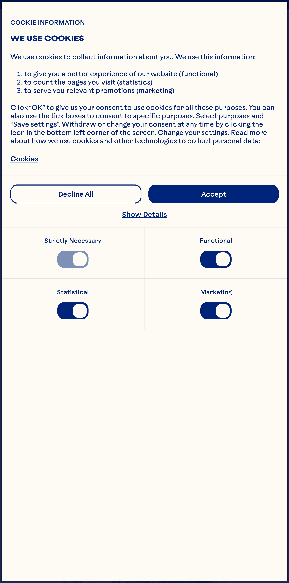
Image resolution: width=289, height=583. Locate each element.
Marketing (216, 292)
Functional (216, 241)
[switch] (73, 259)
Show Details (144, 214)
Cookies (24, 158)
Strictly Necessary (72, 241)
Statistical (73, 292)
